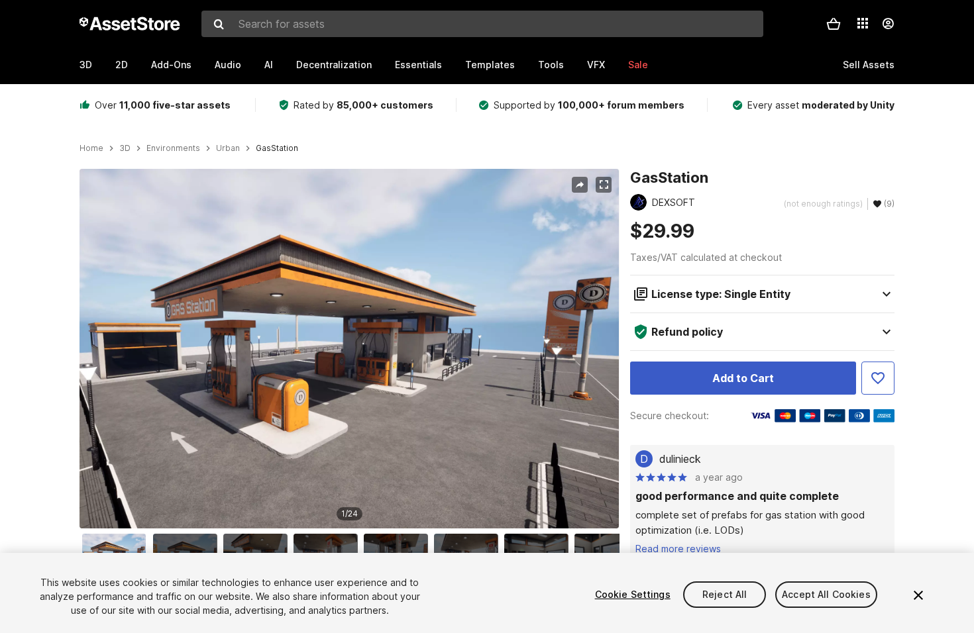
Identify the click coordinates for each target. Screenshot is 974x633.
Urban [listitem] (228, 148)
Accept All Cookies (826, 594)
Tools (551, 64)
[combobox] (482, 24)
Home (91, 148)
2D (121, 64)
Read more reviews (678, 548)
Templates (490, 64)
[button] (833, 24)
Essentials (418, 64)
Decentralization (334, 64)
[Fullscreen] (604, 185)
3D (86, 64)
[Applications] (863, 23)
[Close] (918, 595)
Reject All (724, 594)
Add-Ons (171, 64)
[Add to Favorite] (877, 378)
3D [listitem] (125, 148)
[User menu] (887, 23)
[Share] (580, 185)
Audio (228, 64)
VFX (596, 64)
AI (268, 64)
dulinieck (680, 458)
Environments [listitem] (173, 148)
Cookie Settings (633, 594)
